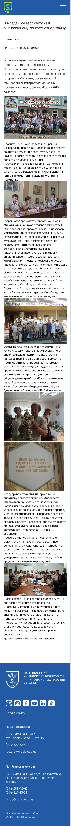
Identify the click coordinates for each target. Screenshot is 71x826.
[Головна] (8, 7)
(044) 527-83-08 (16, 792)
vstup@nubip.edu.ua (19, 799)
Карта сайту (15, 713)
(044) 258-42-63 (16, 788)
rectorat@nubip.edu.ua (21, 751)
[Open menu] (63, 8)
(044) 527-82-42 (16, 745)
